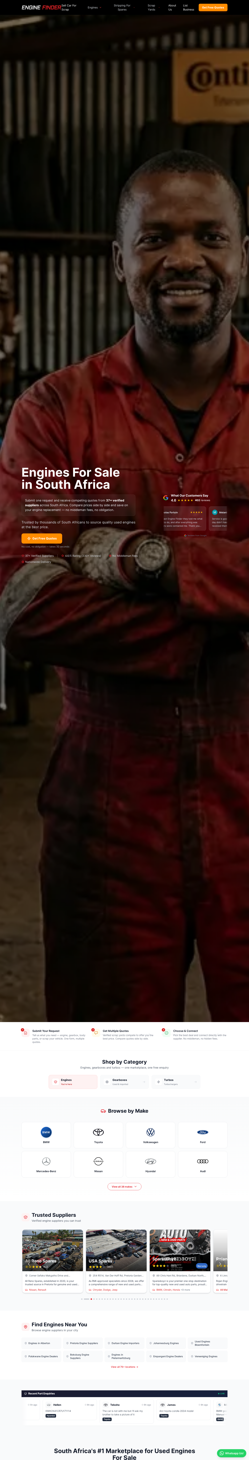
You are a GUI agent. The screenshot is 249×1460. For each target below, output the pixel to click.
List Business (188, 7)
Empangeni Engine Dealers (168, 1356)
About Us (172, 7)
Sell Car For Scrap (68, 7)
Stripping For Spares (122, 7)
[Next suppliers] (220, 1264)
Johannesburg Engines (166, 1343)
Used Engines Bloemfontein (202, 1343)
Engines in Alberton (39, 1343)
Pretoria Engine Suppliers (84, 1343)
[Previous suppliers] (29, 1264)
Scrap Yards (151, 7)
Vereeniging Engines (206, 1356)
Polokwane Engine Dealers (43, 1356)
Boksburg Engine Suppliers (79, 1356)
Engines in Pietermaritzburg (121, 1356)
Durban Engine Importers (125, 1343)
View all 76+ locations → (124, 1366)
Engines (93, 7)
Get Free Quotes (213, 7)
